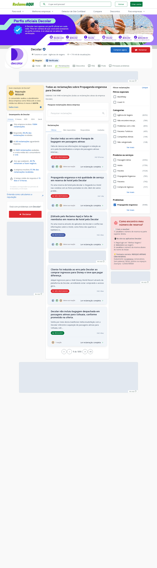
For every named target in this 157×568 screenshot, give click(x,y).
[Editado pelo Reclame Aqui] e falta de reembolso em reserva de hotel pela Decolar (75, 218)
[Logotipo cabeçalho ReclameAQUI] (24, 4)
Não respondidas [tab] (69, 130)
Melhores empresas (41, 11)
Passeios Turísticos (125, 131)
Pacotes (120, 171)
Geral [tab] (40, 119)
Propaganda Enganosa (126, 176)
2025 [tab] (25, 119)
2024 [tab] (32, 119)
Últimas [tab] (53, 130)
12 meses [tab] (18, 119)
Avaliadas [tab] (101, 130)
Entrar (121, 4)
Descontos (115, 11)
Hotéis (120, 165)
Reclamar (143, 50)
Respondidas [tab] (85, 130)
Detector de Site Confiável (73, 11)
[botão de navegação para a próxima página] (85, 351)
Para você (16, 11)
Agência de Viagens (125, 115)
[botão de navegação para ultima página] (90, 351)
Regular (38, 60)
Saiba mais (13, 107)
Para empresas (135, 11)
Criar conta (136, 4)
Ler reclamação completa (90, 167)
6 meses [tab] (10, 119)
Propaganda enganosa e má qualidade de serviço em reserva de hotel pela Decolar (77, 179)
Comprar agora (120, 50)
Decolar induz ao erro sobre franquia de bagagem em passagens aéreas (72, 140)
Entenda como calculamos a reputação (19, 195)
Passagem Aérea (124, 160)
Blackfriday (121, 97)
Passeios (120, 181)
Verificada (53, 60)
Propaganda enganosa (127, 205)
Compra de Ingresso (125, 187)
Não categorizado (124, 142)
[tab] (130, 87)
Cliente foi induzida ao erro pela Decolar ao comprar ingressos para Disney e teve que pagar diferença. (77, 272)
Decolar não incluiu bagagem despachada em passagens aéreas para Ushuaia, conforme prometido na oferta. (75, 314)
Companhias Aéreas (125, 137)
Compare (97, 11)
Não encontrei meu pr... (126, 120)
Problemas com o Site (126, 126)
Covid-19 (120, 102)
